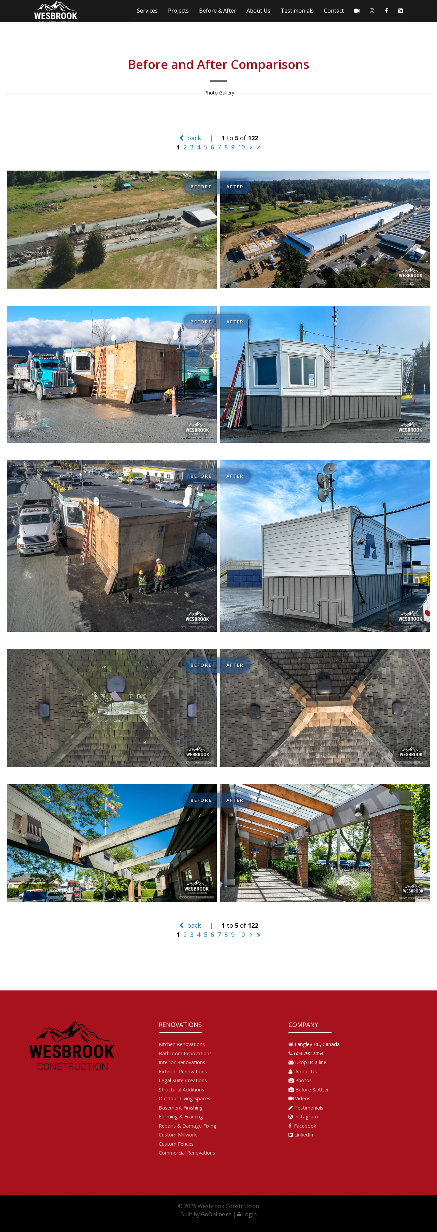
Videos (302, 1098)
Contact (334, 10)
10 (241, 147)
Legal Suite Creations (183, 1080)
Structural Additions (181, 1089)
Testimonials (297, 10)
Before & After (217, 10)
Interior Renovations (182, 1062)
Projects (178, 10)
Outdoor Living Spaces (184, 1098)
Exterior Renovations (183, 1071)
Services (147, 10)
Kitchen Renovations (182, 1044)
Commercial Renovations (187, 1152)
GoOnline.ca (216, 1214)
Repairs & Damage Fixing (187, 1125)
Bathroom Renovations (185, 1053)
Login (249, 1214)
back (193, 138)
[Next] (251, 147)
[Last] (258, 147)
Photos (303, 1080)
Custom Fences (176, 1143)
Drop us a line (310, 1062)
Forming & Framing (181, 1116)
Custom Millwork (178, 1134)
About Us (258, 10)
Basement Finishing (181, 1107)
